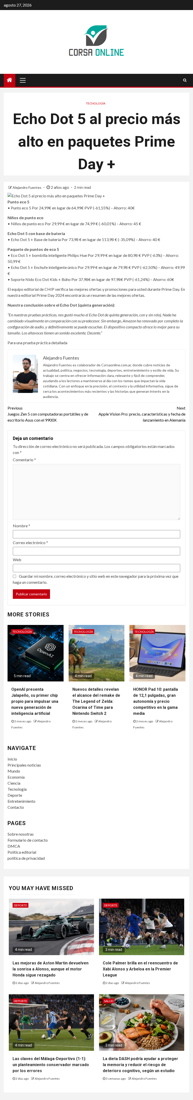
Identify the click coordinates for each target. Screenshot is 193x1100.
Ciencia (14, 783)
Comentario (24, 459)
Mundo (14, 771)
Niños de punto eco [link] (27, 223)
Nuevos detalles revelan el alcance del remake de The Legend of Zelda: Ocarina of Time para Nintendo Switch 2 (96, 701)
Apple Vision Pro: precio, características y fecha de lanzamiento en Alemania (142, 414)
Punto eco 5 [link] (21, 207)
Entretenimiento (21, 801)
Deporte (15, 795)
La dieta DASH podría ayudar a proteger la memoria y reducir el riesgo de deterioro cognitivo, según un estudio (140, 1064)
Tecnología (95, 103)
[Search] (185, 80)
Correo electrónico (30, 542)
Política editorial (22, 852)
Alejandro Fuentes (27, 187)
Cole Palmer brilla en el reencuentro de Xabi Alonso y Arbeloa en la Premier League (140, 969)
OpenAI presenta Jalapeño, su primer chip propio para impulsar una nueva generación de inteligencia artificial (34, 701)
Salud (108, 1001)
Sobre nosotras (21, 834)
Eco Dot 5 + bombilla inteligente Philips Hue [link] (49, 255)
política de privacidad (26, 858)
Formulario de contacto (28, 840)
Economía (16, 777)
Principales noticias (24, 765)
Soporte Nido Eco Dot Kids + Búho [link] (41, 279)
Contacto (16, 807)
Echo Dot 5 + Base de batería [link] (36, 239)
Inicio (12, 759)
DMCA (14, 846)
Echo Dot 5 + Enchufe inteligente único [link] (44, 267)
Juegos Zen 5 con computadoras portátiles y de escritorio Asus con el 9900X (48, 414)
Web (17, 559)
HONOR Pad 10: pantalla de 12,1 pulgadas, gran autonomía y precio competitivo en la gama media (155, 701)
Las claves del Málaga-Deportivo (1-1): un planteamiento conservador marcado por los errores (51, 1064)
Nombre (21, 525)
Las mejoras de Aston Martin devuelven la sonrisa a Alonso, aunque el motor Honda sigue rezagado (50, 969)
